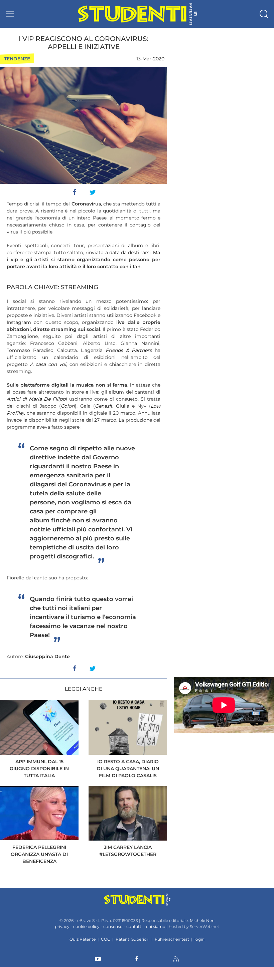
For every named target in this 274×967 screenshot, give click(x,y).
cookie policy (86, 926)
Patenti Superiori (132, 939)
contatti (134, 926)
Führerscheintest (172, 939)
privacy (62, 926)
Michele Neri (202, 920)
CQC (105, 939)
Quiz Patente (83, 939)
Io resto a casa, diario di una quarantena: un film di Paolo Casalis (128, 769)
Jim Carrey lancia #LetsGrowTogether (127, 850)
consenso (113, 926)
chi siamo (155, 926)
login (199, 939)
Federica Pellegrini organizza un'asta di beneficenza (39, 854)
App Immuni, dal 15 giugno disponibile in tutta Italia (39, 769)
